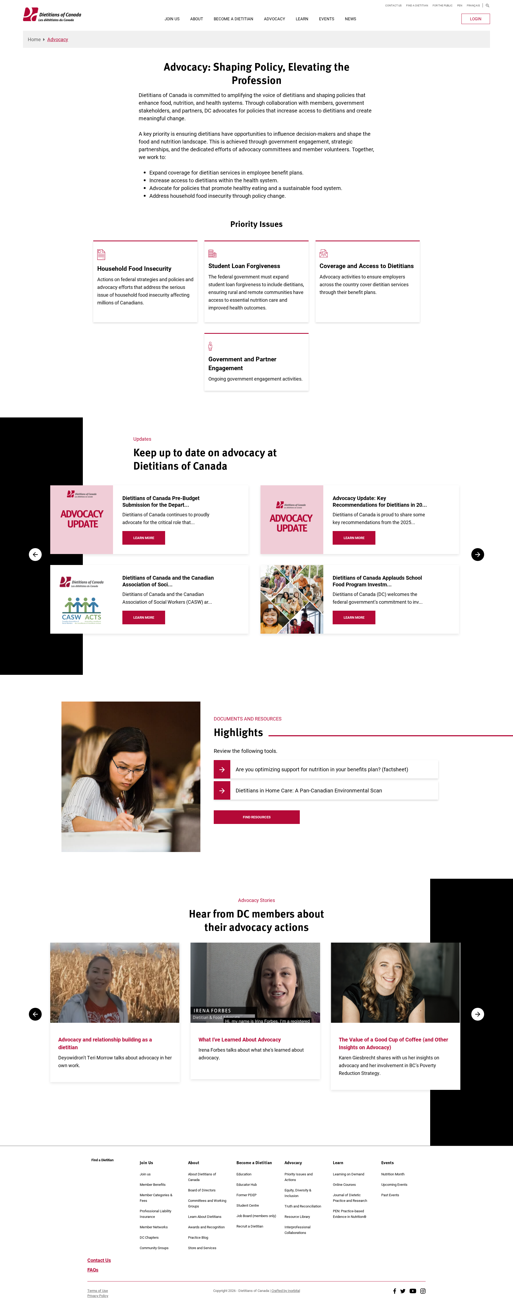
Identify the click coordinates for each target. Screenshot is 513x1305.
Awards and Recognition (206, 1227)
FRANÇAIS (473, 5)
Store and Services (202, 1247)
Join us (145, 1174)
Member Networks (154, 1227)
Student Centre (247, 1205)
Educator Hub (246, 1184)
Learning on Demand (348, 1174)
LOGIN (475, 18)
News (350, 18)
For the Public (443, 5)
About (196, 18)
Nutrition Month (393, 1174)
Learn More (143, 537)
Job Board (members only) (256, 1215)
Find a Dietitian (417, 5)
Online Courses (344, 1184)
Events (326, 18)
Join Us (172, 18)
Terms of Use (97, 1290)
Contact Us (393, 5)
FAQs (92, 1270)
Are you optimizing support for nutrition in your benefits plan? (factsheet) (322, 769)
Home (34, 39)
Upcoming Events (394, 1184)
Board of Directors (202, 1190)
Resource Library (297, 1216)
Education (243, 1174)
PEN (459, 5)
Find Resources (257, 817)
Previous (35, 554)
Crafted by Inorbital (285, 1290)
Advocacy (274, 18)
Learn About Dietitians (204, 1216)
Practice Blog (198, 1237)
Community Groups (154, 1247)
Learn (302, 18)
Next (477, 554)
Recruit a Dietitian (249, 1226)
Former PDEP (246, 1194)
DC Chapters (149, 1237)
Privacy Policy (97, 1295)
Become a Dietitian (233, 18)
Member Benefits (153, 1184)
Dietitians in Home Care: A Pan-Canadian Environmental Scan (309, 790)
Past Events (390, 1194)
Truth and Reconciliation (303, 1206)
